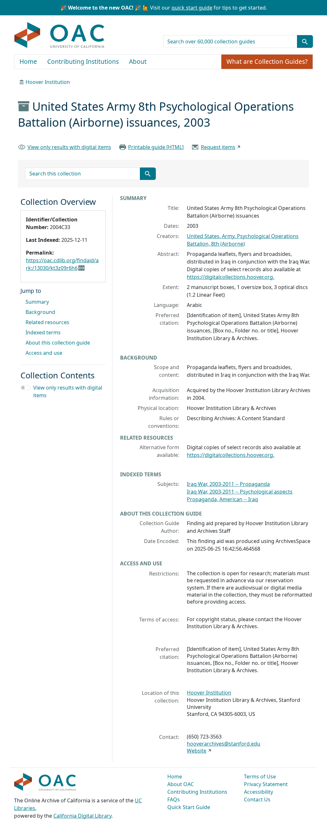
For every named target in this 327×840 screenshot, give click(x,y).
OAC (59, 35)
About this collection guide (58, 342)
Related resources (47, 322)
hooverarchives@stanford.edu (223, 743)
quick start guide (191, 7)
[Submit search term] (305, 41)
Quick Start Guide (188, 807)
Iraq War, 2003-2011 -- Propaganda (228, 483)
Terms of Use (260, 776)
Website (196, 750)
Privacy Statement (266, 784)
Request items (218, 147)
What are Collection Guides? (267, 61)
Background (40, 312)
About (138, 61)
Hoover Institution (48, 81)
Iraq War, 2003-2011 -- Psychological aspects (240, 491)
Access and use (44, 352)
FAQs (173, 799)
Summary (37, 301)
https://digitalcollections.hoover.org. (230, 276)
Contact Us (257, 799)
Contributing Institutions (83, 61)
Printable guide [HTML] (156, 147)
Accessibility (258, 791)
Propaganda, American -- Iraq (222, 499)
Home (28, 61)
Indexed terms (43, 332)
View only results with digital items (69, 147)
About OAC (180, 784)
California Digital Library (82, 815)
